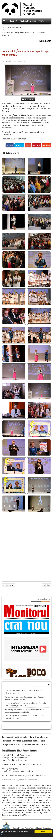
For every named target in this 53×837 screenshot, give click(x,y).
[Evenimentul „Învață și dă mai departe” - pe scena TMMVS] (28, 80)
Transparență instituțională (14, 737)
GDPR (44, 744)
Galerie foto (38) (12, 153)
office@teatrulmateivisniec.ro (21, 771)
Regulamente (9, 744)
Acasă (4, 28)
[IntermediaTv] (26, 649)
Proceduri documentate (28, 744)
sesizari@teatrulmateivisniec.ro (32, 775)
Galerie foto (28, 99)
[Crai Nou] (26, 627)
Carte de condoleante (38, 737)
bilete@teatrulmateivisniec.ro (15, 758)
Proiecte (7, 741)
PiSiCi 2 (46, 585)
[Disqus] (26, 547)
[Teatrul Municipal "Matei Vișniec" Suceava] (21, 9)
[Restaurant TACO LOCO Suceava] (26, 674)
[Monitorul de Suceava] (26, 611)
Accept (43, 832)
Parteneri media (43, 599)
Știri (48, 684)
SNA (43, 741)
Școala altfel (9, 585)
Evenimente (15, 28)
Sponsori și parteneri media (25, 741)
